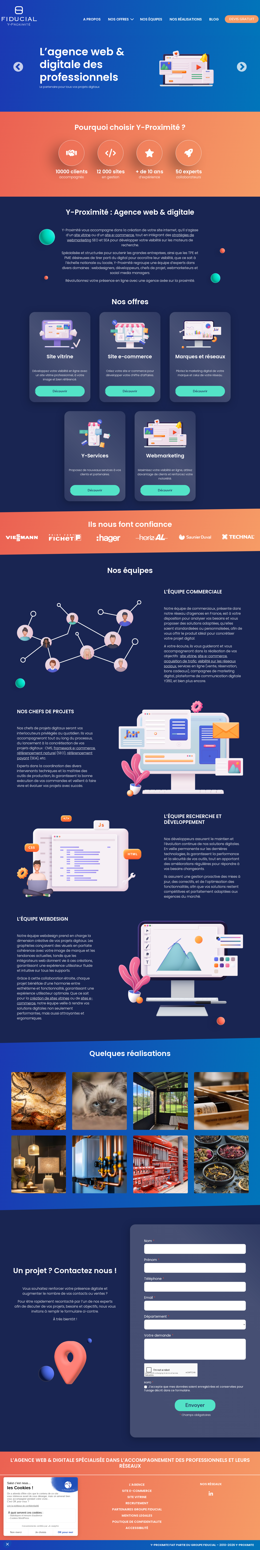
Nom (149, 1241)
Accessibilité (137, 1528)
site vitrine (82, 235)
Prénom (152, 1259)
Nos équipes (152, 19)
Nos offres (118, 19)
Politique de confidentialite (137, 1521)
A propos (92, 19)
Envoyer (195, 1405)
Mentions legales (137, 1515)
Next (241, 67)
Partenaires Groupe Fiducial (137, 1509)
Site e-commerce (137, 1491)
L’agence (137, 1484)
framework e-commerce (74, 748)
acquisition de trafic (180, 661)
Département (156, 1316)
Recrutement (137, 1503)
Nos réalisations (186, 19)
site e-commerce (119, 235)
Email (149, 1297)
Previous (18, 67)
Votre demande (159, 1335)
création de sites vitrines (49, 998)
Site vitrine (137, 1497)
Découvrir (60, 391)
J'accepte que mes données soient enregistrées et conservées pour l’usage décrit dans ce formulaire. (193, 1388)
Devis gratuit (244, 19)
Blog (214, 19)
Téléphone (154, 1278)
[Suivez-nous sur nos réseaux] (211, 1494)
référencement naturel (36, 753)
